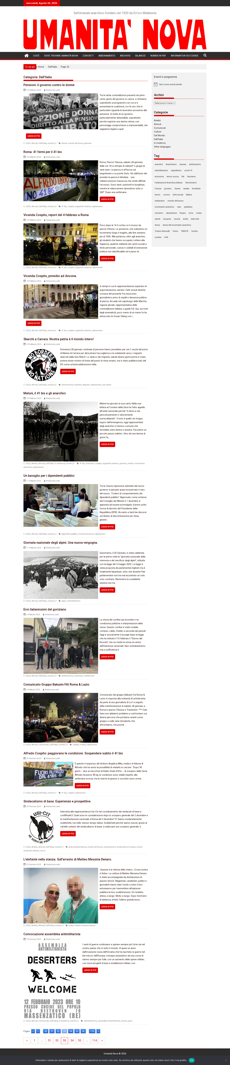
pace (130, 1021)
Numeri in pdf (158, 55)
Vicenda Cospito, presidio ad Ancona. (50, 276)
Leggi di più (34, 136)
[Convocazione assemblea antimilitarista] (52, 944)
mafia (71, 925)
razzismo (159, 213)
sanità (157, 219)
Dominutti (78, 676)
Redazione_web (53, 90)
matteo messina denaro (84, 925)
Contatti (88, 55)
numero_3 (52, 793)
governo (123, 463)
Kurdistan (196, 188)
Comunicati (44, 745)
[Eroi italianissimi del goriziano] (60, 619)
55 (77, 1031)
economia (159, 176)
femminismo (191, 182)
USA (166, 237)
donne (64, 143)
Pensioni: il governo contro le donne (48, 85)
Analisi (34, 463)
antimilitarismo (73, 601)
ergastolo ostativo (83, 206)
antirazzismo (67, 385)
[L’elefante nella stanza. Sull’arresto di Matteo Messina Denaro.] (60, 869)
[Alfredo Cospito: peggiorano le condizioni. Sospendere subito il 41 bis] (48, 763)
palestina (188, 207)
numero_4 (52, 534)
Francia (158, 188)
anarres (182, 164)
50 (45, 1031)
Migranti (86, 385)
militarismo (160, 201)
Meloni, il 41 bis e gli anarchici (44, 393)
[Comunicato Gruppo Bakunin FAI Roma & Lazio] (60, 694)
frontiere (78, 385)
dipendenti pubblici (69, 534)
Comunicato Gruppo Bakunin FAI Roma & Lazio (56, 684)
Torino (175, 231)
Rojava (183, 213)
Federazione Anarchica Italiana (168, 182)
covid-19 (188, 170)
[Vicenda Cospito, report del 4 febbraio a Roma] (60, 225)
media (83, 745)
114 (92, 1031)
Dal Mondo (159, 135)
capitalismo (176, 170)
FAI (182, 176)
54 (70, 1031)
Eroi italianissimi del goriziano (44, 609)
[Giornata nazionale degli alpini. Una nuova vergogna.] (60, 553)
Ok (191, 1060)
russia (199, 213)
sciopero (167, 219)
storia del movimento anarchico (177, 225)
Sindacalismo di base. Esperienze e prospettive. (57, 801)
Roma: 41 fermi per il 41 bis (42, 152)
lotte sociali (178, 194)
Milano (189, 194)
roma (191, 213)
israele (186, 188)
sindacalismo (110, 847)
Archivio (125, 55)
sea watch (106, 385)
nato (179, 207)
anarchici (90, 463)
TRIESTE (184, 231)
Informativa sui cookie (184, 55)
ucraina (158, 237)
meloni (131, 463)
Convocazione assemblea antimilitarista (51, 934)
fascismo (191, 176)
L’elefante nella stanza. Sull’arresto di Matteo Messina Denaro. (67, 859)
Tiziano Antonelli (162, 231)
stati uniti (195, 219)
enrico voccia (173, 176)
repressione (97, 206)
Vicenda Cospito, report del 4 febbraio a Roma (56, 215)
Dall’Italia (158, 139)
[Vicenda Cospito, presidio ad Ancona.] (60, 286)
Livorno (166, 194)
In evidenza (60, 463)
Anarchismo (171, 164)
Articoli (34, 143)
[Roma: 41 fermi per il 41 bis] (60, 162)
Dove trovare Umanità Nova (61, 55)
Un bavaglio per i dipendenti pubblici (48, 476)
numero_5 (52, 143)
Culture (157, 131)
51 (52, 1031)
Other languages (162, 146)
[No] (226, 1060)
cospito (71, 206)
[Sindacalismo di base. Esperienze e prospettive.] (41, 811)
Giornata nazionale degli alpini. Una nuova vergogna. (60, 542)
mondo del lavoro (75, 143)
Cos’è (36, 55)
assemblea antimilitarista (109, 1021)
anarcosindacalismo (78, 847)
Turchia (194, 231)
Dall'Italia (43, 143)
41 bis (64, 206)
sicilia (185, 219)
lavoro (157, 194)
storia (157, 225)
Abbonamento (106, 55)
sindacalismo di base (126, 847)
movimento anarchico (164, 207)
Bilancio (140, 55)
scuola (177, 219)
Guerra (124, 1021)
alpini (63, 601)
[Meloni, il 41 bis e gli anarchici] (60, 403)
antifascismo (67, 676)
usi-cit (42, 851)
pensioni (88, 143)
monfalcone (89, 676)
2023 (28, 143)
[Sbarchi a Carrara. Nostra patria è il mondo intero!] (41, 349)
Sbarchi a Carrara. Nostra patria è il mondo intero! (58, 339)
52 (58, 1031)
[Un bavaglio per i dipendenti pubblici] (60, 486)
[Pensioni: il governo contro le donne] (60, 95)
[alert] (179, 84)
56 (83, 1031)
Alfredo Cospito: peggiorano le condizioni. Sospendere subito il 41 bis (73, 753)
